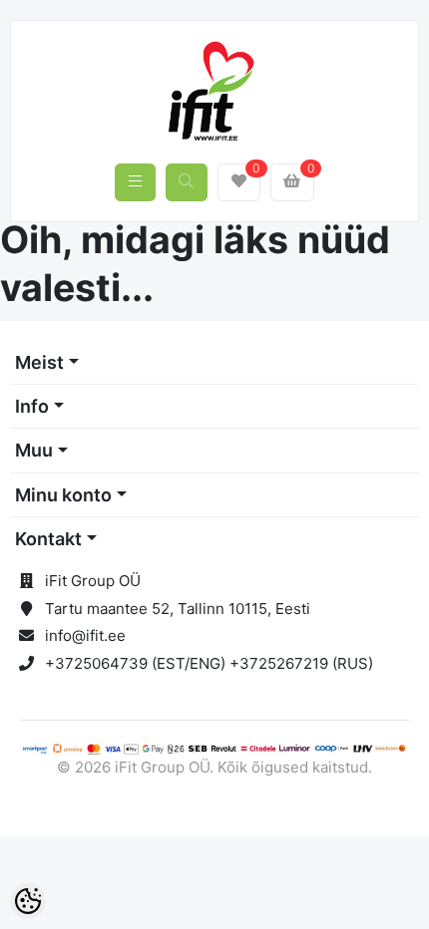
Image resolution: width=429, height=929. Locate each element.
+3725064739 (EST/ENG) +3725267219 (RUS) (209, 663)
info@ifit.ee (85, 635)
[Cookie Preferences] (28, 901)
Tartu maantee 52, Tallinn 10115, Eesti (177, 608)
